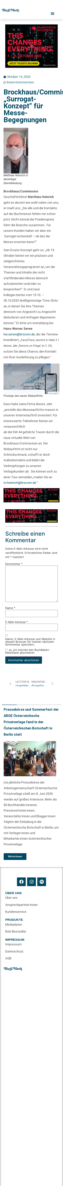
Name (10, 608)
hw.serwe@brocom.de (19, 334)
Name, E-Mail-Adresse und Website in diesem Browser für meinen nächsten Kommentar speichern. (30, 642)
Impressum (13, 944)
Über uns (11, 897)
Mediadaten (13, 924)
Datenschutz (14, 951)
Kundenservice (15, 912)
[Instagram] (31, 881)
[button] (4, 780)
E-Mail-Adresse (16, 621)
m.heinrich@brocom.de (20, 482)
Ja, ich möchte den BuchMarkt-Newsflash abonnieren (27, 651)
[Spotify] (41, 881)
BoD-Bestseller (15, 931)
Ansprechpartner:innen (18, 905)
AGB (8, 958)
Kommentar (14, 563)
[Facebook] (21, 881)
